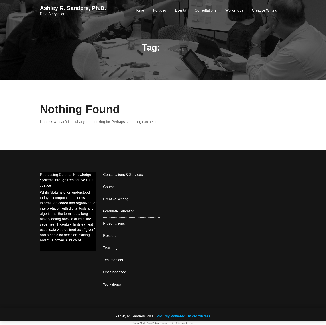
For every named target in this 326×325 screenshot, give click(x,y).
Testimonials (113, 260)
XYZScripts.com (184, 323)
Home (139, 10)
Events (180, 10)
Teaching (110, 248)
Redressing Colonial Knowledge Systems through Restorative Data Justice (67, 180)
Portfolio (159, 10)
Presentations (114, 223)
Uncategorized (114, 272)
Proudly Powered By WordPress (183, 316)
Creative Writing (264, 10)
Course (109, 187)
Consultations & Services (123, 175)
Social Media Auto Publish (146, 323)
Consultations (205, 10)
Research (110, 235)
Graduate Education (119, 211)
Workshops (234, 10)
